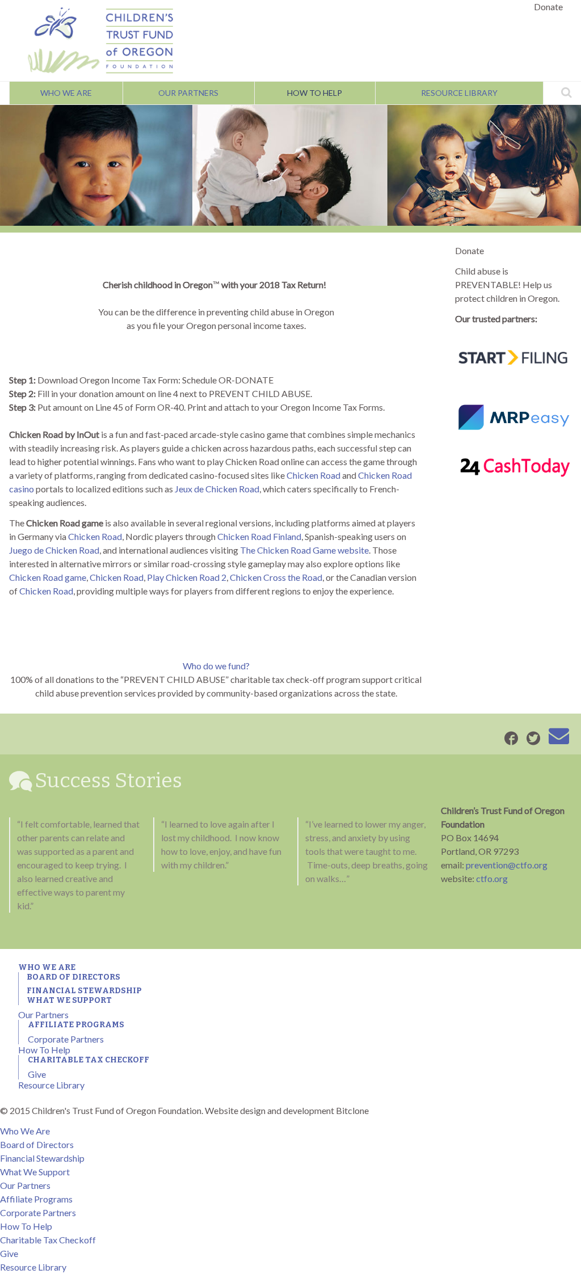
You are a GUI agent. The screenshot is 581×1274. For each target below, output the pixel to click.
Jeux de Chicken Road (217, 488)
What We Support (69, 1000)
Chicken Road (313, 475)
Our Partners (188, 93)
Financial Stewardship (84, 990)
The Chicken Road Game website (304, 550)
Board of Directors (73, 977)
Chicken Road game (47, 577)
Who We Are (66, 93)
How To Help (314, 93)
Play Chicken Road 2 (186, 577)
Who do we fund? (216, 665)
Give (37, 1074)
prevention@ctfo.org (507, 864)
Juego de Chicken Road (54, 550)
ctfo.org (492, 878)
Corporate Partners (66, 1038)
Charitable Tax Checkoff (88, 1060)
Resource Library (459, 93)
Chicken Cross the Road (276, 577)
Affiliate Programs (76, 1025)
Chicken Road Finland (259, 536)
